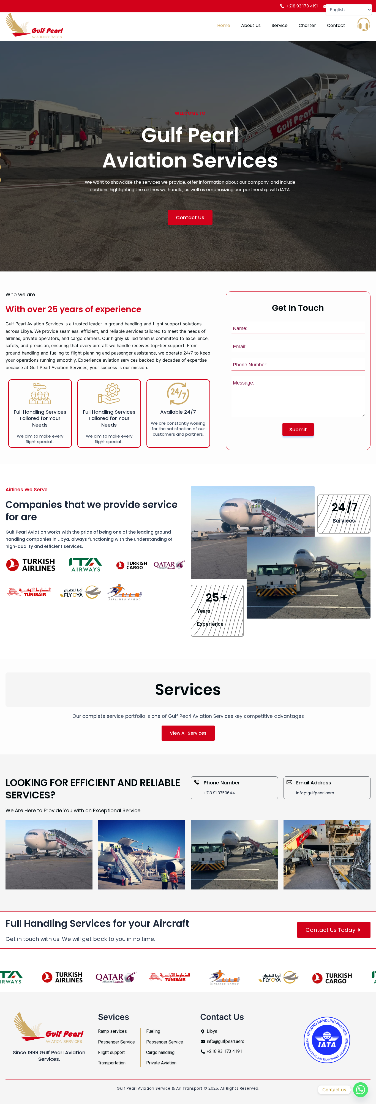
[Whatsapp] (360, 1089)
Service (280, 25)
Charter (307, 25)
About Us (251, 25)
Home (223, 25)
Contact (336, 25)
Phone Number (222, 782)
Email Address (313, 782)
